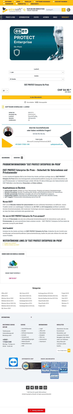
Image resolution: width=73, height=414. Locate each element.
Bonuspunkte (43, 102)
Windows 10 (65, 303)
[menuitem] (8, 4)
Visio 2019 (64, 298)
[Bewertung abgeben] (36, 86)
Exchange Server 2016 (26, 303)
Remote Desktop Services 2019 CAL (48, 298)
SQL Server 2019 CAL (25, 298)
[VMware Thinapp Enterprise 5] (12, 265)
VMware (64, 306)
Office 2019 (4, 296)
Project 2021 (41, 306)
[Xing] (32, 387)
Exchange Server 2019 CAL (27, 306)
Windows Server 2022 (7, 298)
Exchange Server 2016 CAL (45, 293)
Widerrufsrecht (26, 341)
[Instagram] (45, 387)
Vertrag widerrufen (37, 410)
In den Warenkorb (36, 97)
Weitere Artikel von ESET (11, 245)
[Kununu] (41, 387)
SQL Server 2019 (24, 293)
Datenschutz (43, 339)
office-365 (42, 331)
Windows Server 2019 (7, 301)
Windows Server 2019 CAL (8, 306)
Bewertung (18, 158)
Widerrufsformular (27, 343)
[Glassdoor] (36, 387)
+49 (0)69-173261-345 (22, 144)
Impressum (43, 341)
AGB (23, 345)
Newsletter (43, 333)
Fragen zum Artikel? (10, 243)
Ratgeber (42, 335)
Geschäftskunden (26, 328)
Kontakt (24, 335)
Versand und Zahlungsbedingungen (28, 338)
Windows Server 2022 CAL (8, 303)
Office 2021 (4, 293)
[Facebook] (28, 387)
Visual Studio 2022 (43, 301)
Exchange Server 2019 (26, 301)
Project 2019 (65, 293)
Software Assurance (27, 333)
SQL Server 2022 (6, 308)
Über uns (42, 337)
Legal (41, 328)
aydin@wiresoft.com (57, 144)
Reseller (24, 331)
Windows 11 (65, 301)
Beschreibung (6, 158)
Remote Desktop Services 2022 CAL (48, 296)
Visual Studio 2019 (43, 303)
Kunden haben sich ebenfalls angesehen (13, 254)
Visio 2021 (64, 296)
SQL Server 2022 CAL (25, 296)
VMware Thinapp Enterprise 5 (12, 273)
